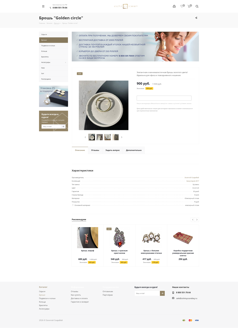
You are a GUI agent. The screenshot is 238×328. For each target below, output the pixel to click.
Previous (85, 137)
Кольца (42, 302)
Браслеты (43, 305)
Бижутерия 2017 (193, 181)
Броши (42, 295)
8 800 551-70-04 (60, 7)
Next (121, 137)
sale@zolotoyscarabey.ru (186, 298)
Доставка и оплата (79, 298)
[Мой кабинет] (174, 6)
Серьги (42, 291)
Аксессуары (44, 308)
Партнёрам (108, 295)
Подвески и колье (47, 298)
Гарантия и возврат (80, 302)
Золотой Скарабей (192, 177)
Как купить (76, 295)
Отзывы (74, 291)
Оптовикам (108, 291)
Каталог (43, 287)
